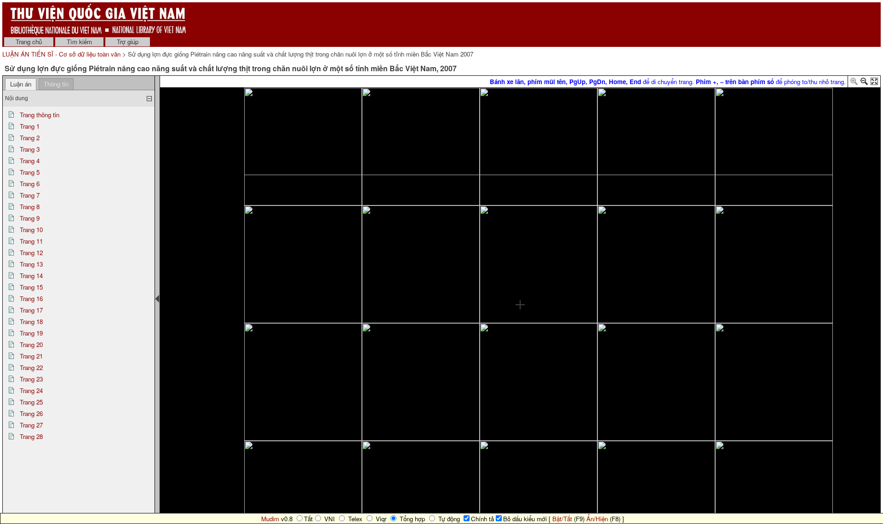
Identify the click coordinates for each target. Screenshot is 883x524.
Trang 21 (31, 356)
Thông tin (56, 84)
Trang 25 (31, 402)
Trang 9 (30, 218)
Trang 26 (31, 413)
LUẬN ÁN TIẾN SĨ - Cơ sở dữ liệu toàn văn (62, 54)
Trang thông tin (39, 114)
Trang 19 (31, 333)
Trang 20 (31, 344)
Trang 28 (31, 436)
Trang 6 (30, 183)
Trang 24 (31, 390)
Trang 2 (30, 137)
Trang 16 (31, 298)
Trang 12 (31, 252)
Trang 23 (31, 379)
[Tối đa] (874, 83)
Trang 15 (31, 287)
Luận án (20, 84)
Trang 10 (31, 229)
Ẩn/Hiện (597, 518)
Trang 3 (30, 149)
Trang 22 (31, 367)
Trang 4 (30, 160)
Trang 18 (31, 321)
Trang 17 (31, 310)
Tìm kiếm (79, 41)
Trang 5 (30, 172)
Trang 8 (30, 206)
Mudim (270, 518)
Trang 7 (30, 195)
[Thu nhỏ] (864, 83)
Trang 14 (31, 275)
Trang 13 (31, 264)
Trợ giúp (127, 41)
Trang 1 (30, 126)
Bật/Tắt (562, 518)
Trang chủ (29, 41)
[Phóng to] (854, 83)
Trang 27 (31, 425)
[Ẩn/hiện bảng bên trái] (157, 298)
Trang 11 (31, 241)
